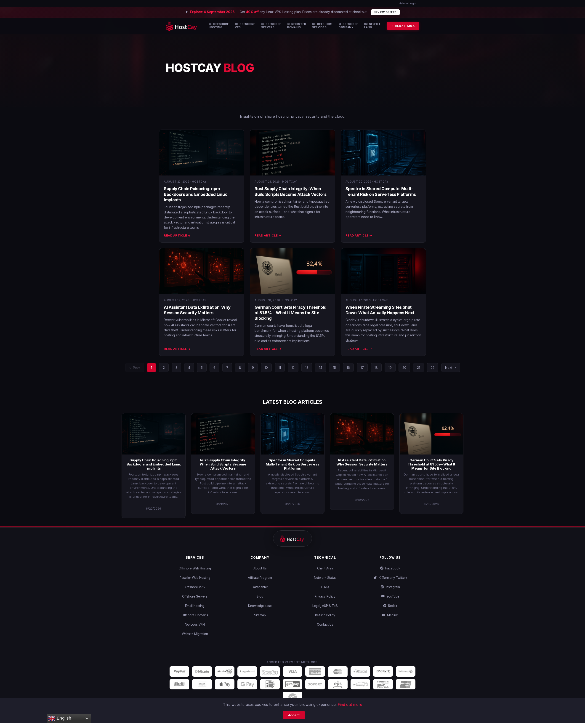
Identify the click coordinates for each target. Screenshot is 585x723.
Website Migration (195, 634)
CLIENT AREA (404, 25)
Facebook (391, 568)
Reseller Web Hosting (195, 577)
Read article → (177, 235)
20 (404, 367)
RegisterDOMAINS (296, 25)
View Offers (387, 12)
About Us (260, 568)
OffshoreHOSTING (219, 25)
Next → (450, 367)
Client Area (325, 568)
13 (306, 367)
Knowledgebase (260, 606)
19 (390, 367)
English (63, 718)
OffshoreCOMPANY (348, 25)
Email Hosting (195, 606)
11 (280, 367)
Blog (260, 596)
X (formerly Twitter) (392, 577)
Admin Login (407, 3)
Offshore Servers (194, 596)
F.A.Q (325, 587)
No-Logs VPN (195, 624)
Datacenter (260, 587)
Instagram (392, 587)
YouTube (392, 596)
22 (432, 367)
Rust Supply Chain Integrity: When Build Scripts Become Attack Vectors (223, 464)
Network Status (325, 577)
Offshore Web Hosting (195, 568)
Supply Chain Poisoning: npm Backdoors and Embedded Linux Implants (195, 194)
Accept (294, 715)
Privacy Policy (325, 596)
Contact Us (325, 624)
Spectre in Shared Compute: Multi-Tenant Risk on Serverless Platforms (292, 464)
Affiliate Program (260, 577)
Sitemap (260, 615)
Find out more (350, 704)
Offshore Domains (194, 615)
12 (293, 367)
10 (266, 367)
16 (348, 367)
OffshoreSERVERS (271, 25)
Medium (392, 615)
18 (376, 367)
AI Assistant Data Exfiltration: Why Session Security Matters (362, 462)
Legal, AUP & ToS (325, 606)
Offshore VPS (195, 587)
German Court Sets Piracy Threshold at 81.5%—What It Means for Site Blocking (291, 313)
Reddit (391, 606)
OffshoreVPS (245, 25)
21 (418, 367)
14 (320, 367)
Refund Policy (325, 615)
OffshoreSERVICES (322, 25)
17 (362, 367)
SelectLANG (372, 25)
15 (334, 367)
